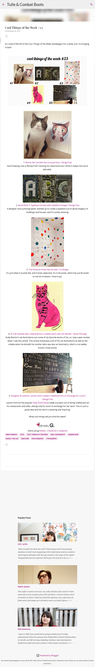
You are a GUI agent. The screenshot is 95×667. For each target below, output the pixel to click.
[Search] (47, 4)
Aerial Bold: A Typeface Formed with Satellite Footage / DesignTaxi (48, 205)
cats (22, 434)
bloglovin (63, 430)
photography (37, 439)
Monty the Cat (12, 439)
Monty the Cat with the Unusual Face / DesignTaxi (48, 162)
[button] (6, 36)
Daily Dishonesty (40, 402)
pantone (25, 439)
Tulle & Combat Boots (25, 4)
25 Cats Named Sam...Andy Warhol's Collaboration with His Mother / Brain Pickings (48, 334)
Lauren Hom (73, 434)
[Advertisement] (47, 491)
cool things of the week (37, 434)
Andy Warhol (11, 434)
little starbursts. (24, 629)
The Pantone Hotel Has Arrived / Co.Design (48, 269)
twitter (43, 430)
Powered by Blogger (49, 655)
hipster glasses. (24, 587)
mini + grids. (23, 544)
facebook (52, 430)
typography (51, 439)
